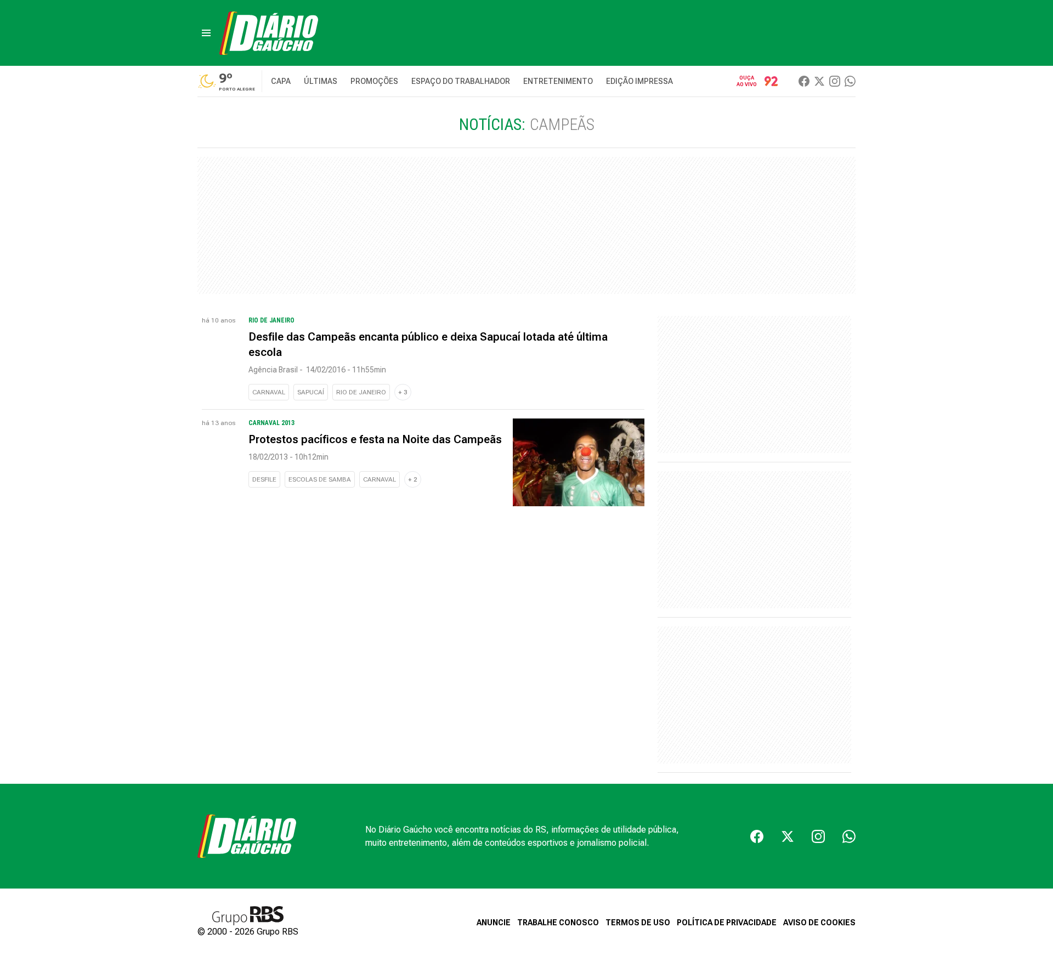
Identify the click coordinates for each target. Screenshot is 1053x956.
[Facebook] (804, 81)
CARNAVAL (268, 392)
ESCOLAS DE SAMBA (319, 479)
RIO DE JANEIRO (361, 392)
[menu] (206, 32)
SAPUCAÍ (310, 392)
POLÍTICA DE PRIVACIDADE (727, 922)
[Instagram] (834, 81)
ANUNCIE (494, 922)
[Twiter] (819, 81)
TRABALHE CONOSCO (558, 922)
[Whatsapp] (850, 81)
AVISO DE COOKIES (819, 922)
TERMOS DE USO (637, 922)
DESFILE (264, 479)
